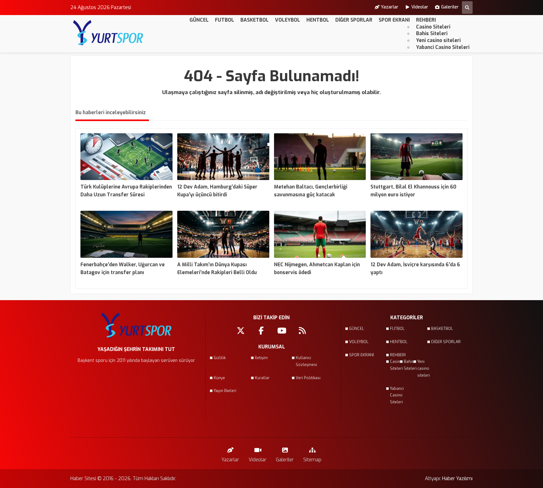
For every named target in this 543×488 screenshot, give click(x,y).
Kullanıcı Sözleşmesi (306, 361)
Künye (219, 377)
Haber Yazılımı (457, 478)
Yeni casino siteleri (438, 40)
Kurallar (262, 377)
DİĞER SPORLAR (353, 20)
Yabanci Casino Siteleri (442, 47)
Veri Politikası (308, 377)
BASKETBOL (254, 20)
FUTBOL (224, 20)
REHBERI (426, 20)
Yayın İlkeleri (225, 390)
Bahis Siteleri (431, 33)
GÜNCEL (199, 20)
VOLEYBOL (287, 20)
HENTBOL (317, 20)
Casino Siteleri (433, 27)
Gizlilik (220, 357)
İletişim (261, 357)
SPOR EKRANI (394, 20)
